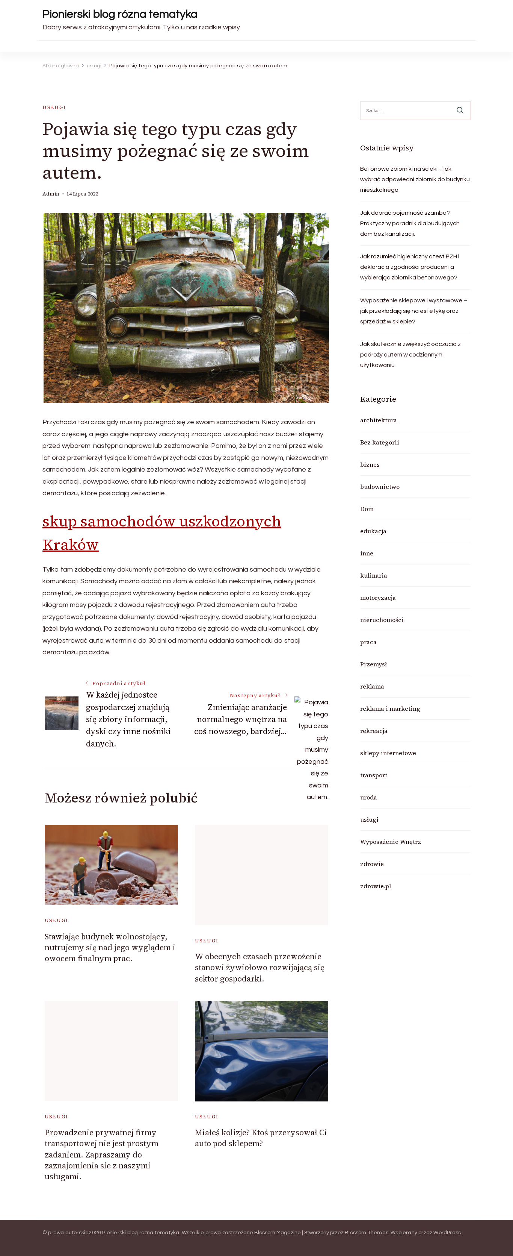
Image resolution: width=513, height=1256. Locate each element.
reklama (372, 686)
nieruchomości (382, 620)
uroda (368, 797)
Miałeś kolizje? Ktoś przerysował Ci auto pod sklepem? (261, 1138)
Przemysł (373, 664)
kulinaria (373, 575)
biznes (370, 464)
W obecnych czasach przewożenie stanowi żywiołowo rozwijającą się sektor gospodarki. (259, 967)
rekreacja (374, 731)
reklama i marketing (390, 708)
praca (368, 642)
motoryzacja (378, 597)
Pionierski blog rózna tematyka (120, 14)
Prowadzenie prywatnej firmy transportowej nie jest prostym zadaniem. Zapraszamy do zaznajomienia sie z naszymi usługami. (101, 1154)
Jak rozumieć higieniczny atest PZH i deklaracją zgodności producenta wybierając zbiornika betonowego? (409, 267)
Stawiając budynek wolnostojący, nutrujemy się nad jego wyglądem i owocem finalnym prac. (110, 947)
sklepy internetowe (388, 753)
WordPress (447, 1232)
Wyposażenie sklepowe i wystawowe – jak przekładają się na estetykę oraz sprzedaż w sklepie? (413, 311)
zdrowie (372, 864)
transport (373, 775)
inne (366, 553)
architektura (378, 420)
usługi (54, 107)
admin (50, 193)
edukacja (373, 531)
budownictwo (380, 486)
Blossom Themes (366, 1232)
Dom (367, 509)
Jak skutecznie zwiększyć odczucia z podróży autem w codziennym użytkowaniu (410, 354)
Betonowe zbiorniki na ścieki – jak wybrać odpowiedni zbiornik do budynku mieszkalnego (415, 179)
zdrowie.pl (375, 886)
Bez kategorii (379, 442)
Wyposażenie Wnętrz (390, 841)
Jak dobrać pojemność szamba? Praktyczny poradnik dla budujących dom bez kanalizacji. (410, 223)
